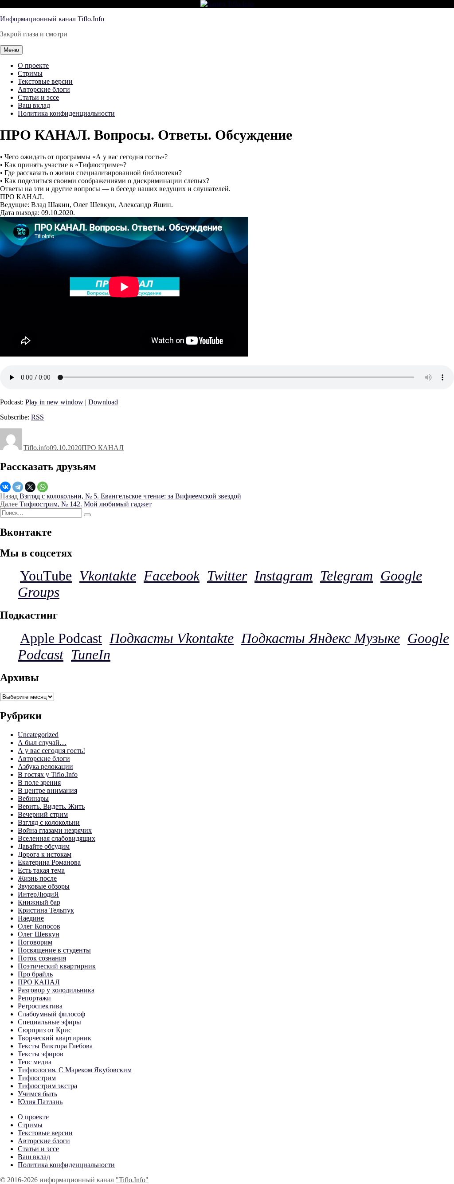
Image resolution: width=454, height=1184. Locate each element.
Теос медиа (34, 1062)
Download (103, 402)
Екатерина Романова (49, 862)
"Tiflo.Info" (132, 1180)
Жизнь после (37, 878)
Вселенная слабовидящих (56, 838)
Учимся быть (37, 1094)
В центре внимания (47, 790)
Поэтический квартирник (57, 966)
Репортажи (34, 998)
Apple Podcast (61, 638)
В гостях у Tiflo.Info (48, 774)
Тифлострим (37, 1078)
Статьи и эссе (38, 97)
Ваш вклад (34, 105)
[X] (30, 487)
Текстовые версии (45, 81)
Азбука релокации (45, 766)
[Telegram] (17, 487)
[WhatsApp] (42, 487)
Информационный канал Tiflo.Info (52, 19)
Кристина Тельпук (46, 910)
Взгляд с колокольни (49, 822)
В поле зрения (39, 782)
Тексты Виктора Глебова (55, 1046)
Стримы (30, 73)
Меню (11, 50)
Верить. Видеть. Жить (51, 806)
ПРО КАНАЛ (103, 447)
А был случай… (42, 742)
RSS (37, 417)
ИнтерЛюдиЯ (38, 894)
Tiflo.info (36, 447)
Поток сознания (42, 958)
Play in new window (54, 402)
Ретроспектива (40, 1006)
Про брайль (35, 974)
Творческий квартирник (54, 1038)
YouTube (46, 576)
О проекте (33, 65)
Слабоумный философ (51, 1014)
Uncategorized (38, 734)
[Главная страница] (227, 4)
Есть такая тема (41, 870)
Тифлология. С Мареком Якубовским (75, 1070)
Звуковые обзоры (44, 886)
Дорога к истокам (44, 854)
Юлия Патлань (40, 1102)
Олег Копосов (39, 926)
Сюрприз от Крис (44, 1030)
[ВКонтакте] (5, 487)
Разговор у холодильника (56, 990)
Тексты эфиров (40, 1054)
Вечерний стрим (43, 814)
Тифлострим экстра (47, 1086)
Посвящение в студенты (54, 950)
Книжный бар (39, 902)
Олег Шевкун (38, 934)
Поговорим (35, 942)
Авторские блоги (44, 89)
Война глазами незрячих (55, 830)
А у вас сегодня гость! (51, 750)
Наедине (31, 918)
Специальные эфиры (49, 1022)
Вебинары (33, 798)
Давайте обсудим (44, 846)
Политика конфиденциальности (66, 113)
